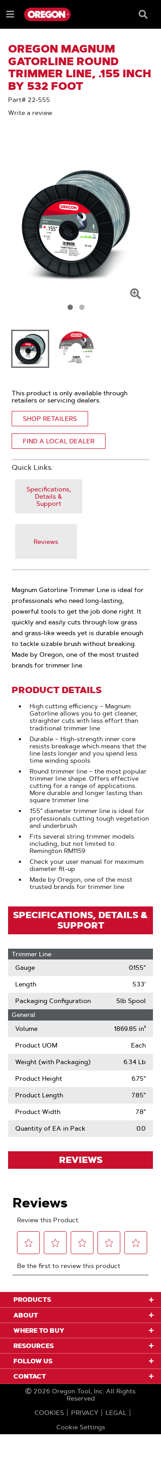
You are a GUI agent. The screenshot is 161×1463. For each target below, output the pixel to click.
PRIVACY (84, 1413)
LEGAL (116, 1413)
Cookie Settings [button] (80, 1427)
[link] (48, 496)
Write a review (30, 113)
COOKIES (49, 1413)
